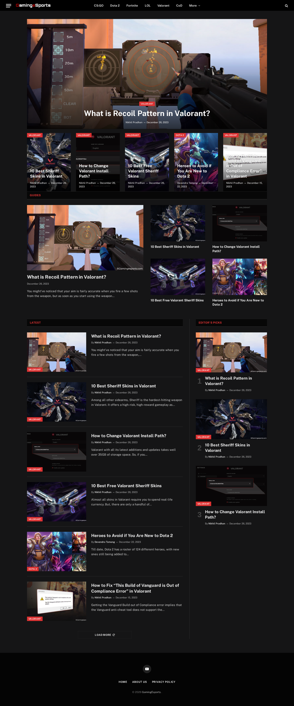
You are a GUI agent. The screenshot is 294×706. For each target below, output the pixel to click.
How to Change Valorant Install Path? (94, 170)
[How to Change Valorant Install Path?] (98, 162)
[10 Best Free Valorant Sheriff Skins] (147, 162)
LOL (148, 5)
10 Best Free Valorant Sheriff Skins (143, 170)
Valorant (163, 5)
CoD (179, 5)
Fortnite (132, 5)
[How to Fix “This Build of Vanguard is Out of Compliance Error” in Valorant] (56, 601)
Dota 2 (115, 5)
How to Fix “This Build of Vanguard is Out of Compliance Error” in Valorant (244, 165)
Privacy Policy (164, 681)
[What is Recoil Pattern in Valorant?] (147, 74)
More (193, 5)
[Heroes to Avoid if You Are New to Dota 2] (196, 162)
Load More (103, 634)
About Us (139, 681)
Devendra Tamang (187, 183)
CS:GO (98, 5)
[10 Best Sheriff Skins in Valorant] (49, 162)
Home (123, 681)
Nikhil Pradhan (134, 122)
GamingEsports (151, 692)
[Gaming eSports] (33, 5)
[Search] (286, 5)
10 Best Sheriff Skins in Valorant (46, 174)
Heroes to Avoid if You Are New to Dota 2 (194, 170)
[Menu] (8, 5)
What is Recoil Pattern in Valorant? (147, 113)
